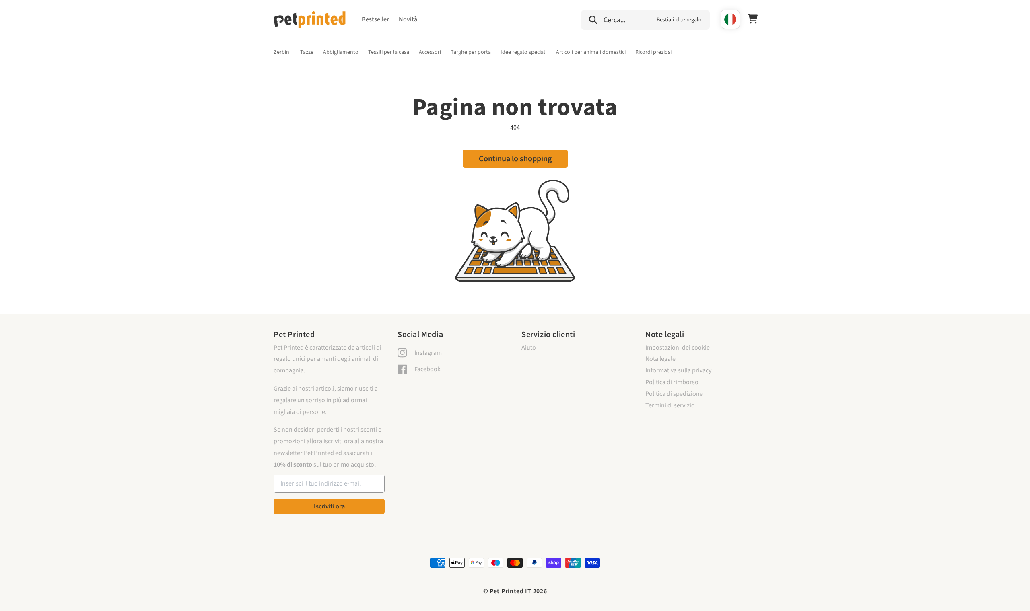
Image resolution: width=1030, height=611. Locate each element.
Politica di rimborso (671, 382)
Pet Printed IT (510, 591)
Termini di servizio (670, 405)
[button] (645, 19)
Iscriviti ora (329, 506)
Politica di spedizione (674, 393)
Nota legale (660, 358)
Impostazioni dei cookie (677, 347)
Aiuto (528, 347)
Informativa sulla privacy (678, 370)
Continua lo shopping (515, 159)
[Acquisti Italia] (730, 19)
